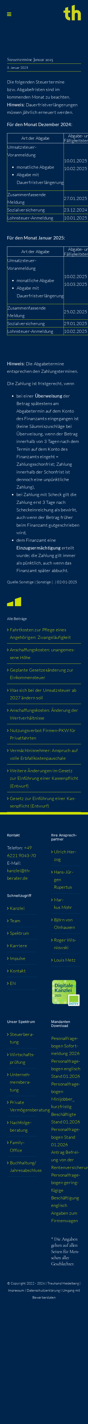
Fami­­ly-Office (17, 1146)
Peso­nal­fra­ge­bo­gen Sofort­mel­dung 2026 (65, 1045)
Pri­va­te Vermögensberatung (22, 1106)
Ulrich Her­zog (65, 855)
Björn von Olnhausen (64, 923)
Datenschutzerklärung (43, 1290)
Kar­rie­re (18, 945)
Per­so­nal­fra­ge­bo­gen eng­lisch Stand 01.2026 (65, 1068)
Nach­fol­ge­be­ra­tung (20, 1126)
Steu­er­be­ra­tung (22, 1038)
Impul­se (17, 958)
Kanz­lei (17, 908)
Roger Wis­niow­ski (65, 943)
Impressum (16, 1290)
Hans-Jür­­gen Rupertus (63, 879)
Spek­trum (19, 933)
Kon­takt (18, 971)
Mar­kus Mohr (63, 903)
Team (15, 920)
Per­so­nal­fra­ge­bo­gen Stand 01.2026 (65, 1136)
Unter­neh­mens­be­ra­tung (20, 1082)
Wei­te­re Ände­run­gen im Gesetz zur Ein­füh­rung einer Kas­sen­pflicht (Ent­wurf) (44, 778)
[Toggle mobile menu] (9, 14)
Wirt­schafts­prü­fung (22, 1058)
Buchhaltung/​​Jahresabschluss (22, 1166)
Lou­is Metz (65, 960)
